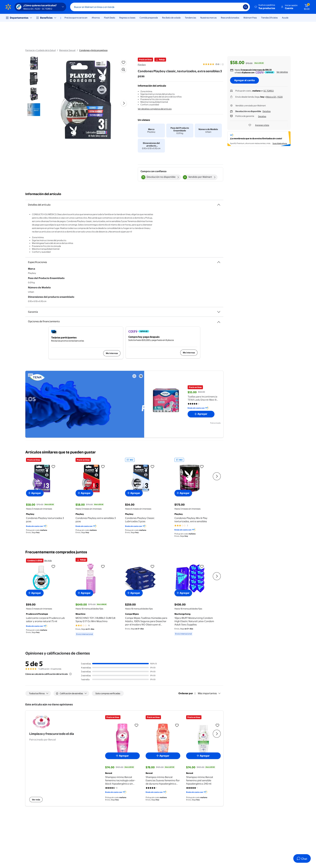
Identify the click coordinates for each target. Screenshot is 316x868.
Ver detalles (282, 72)
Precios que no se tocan (76, 17)
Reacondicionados (230, 17)
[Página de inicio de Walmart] (8, 7)
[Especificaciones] (219, 262)
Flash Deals (109, 17)
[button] (265, 7)
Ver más (48, 560)
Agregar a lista (262, 125)
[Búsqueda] (245, 7)
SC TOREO (268, 90)
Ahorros (96, 17)
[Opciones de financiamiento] (219, 320)
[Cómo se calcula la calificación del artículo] (70, 674)
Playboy (142, 64)
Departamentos (19, 17)
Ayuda (285, 17)
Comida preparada (149, 17)
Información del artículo (43, 194)
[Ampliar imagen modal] (123, 70)
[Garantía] (219, 312)
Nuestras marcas (208, 17)
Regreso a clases (127, 17)
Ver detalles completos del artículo (155, 108)
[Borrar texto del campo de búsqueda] (238, 7)
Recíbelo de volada (171, 17)
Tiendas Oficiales (269, 17)
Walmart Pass (250, 17)
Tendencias (190, 17)
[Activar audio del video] (141, 376)
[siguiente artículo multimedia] (124, 103)
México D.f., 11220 (274, 96)
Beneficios (46, 17)
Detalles (267, 111)
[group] (213, 64)
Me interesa (112, 353)
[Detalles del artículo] (219, 204)
